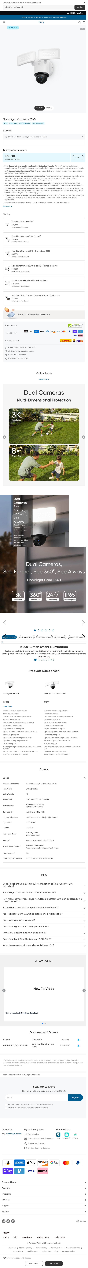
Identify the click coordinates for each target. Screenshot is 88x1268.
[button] (84, 3)
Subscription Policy (50, 1251)
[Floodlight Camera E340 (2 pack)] (44, 239)
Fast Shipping (33, 1134)
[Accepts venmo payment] (19, 1170)
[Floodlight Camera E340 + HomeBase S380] (44, 253)
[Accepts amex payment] (19, 1162)
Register (75, 1097)
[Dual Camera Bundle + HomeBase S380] (44, 283)
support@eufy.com (13, 1134)
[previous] (6, 636)
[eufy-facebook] (8, 1221)
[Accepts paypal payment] (77, 1162)
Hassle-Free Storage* (77, 637)
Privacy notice (57, 1248)
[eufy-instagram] (4, 1221)
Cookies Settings (73, 1248)
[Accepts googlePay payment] (54, 1162)
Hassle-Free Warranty (36, 1143)
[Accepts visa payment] (31, 1170)
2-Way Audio (60, 637)
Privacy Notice (48, 1104)
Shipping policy (25, 1248)
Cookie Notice (32, 1251)
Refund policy (41, 1248)
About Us (12, 1248)
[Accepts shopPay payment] (7, 1170)
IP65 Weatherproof (44, 637)
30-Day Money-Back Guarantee (41, 1139)
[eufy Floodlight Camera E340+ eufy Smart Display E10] (44, 298)
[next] (81, 636)
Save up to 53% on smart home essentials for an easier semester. (44, 17)
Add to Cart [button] (34, 1263)
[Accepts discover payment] (42, 1162)
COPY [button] (78, 157)
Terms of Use (34, 1104)
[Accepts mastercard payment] (66, 1162)
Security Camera (15, 1074)
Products (39, 108)
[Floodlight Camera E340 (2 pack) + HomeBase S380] (44, 268)
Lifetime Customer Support (39, 1148)
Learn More (44, 379)
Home (5, 1074)
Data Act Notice (68, 1251)
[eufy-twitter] (13, 1221)
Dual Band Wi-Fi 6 (26, 637)
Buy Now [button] (54, 1263)
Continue (80, 7)
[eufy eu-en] (41, 22)
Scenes (49, 108)
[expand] (82, 137)
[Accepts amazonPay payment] (7, 1162)
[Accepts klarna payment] (42, 1170)
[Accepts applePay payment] (31, 1162)
